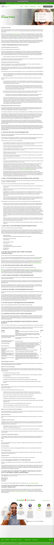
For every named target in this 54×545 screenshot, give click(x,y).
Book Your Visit (48, 6)
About (21, 6)
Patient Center (33, 6)
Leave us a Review (46, 500)
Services (26, 6)
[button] (17, 511)
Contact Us (3, 3)
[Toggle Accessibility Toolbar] (52, 543)
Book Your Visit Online (32, 1)
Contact (39, 6)
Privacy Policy (28, 539)
